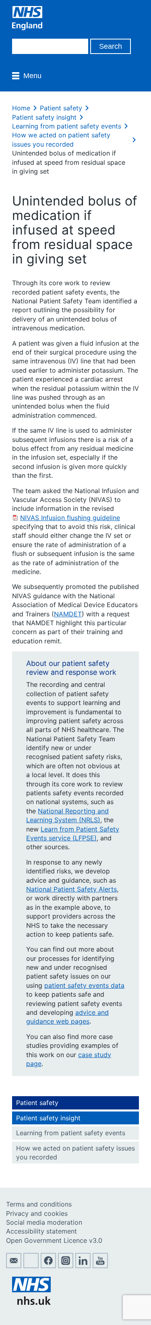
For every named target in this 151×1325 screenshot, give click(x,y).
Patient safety (61, 108)
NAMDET (68, 614)
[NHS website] (31, 1302)
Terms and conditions (39, 1204)
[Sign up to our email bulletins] (13, 1266)
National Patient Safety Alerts (71, 889)
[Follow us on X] (31, 1266)
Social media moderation (44, 1222)
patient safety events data (84, 985)
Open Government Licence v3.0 (54, 1240)
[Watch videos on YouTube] (100, 1266)
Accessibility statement (41, 1231)
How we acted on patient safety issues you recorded (75, 1152)
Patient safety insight (44, 117)
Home (21, 108)
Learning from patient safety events (66, 126)
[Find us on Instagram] (65, 1266)
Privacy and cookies (37, 1213)
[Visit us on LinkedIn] (83, 1266)
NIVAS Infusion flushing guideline (70, 518)
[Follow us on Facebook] (48, 1266)
